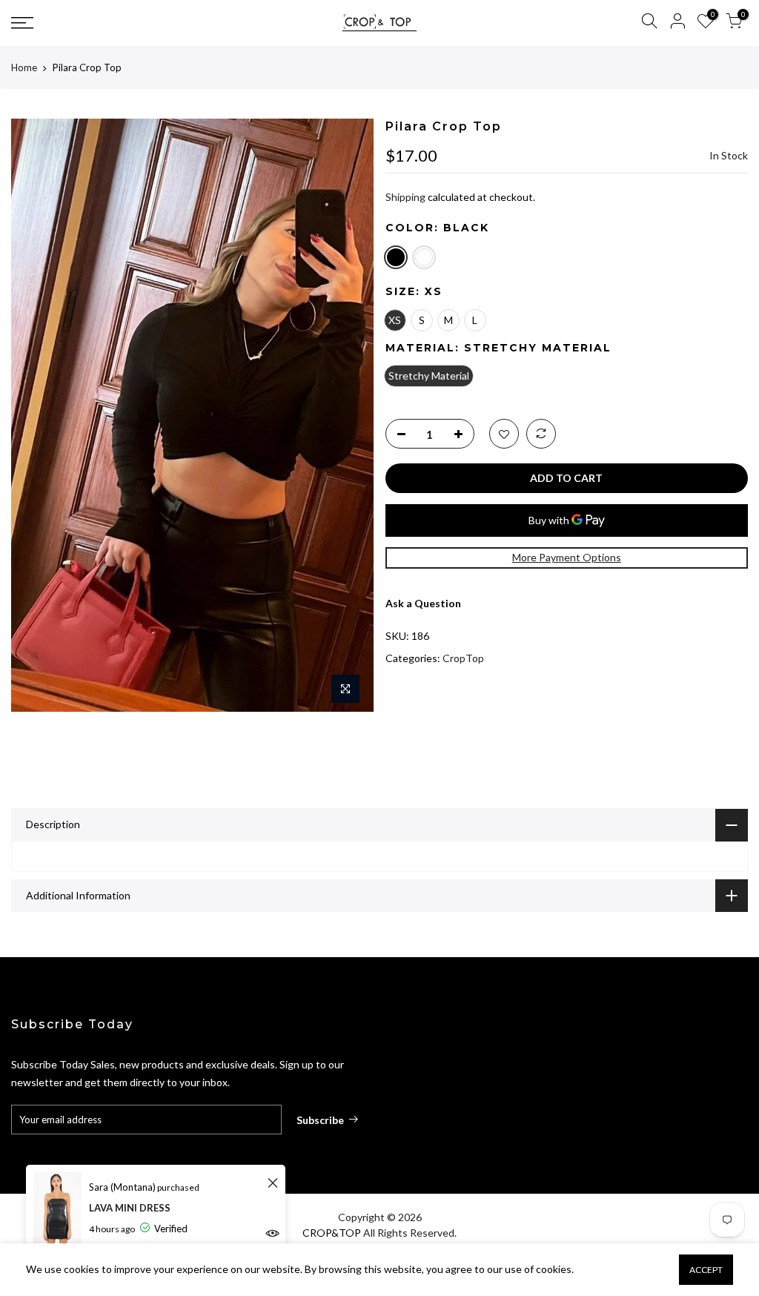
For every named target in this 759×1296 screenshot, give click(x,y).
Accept (706, 1269)
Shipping (405, 197)
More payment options (566, 557)
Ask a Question (423, 603)
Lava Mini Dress (129, 1208)
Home (24, 67)
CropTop (463, 658)
